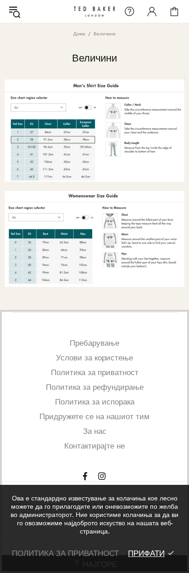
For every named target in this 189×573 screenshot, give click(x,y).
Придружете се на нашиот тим (94, 416)
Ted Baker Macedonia (94, 11)
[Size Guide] (94, 130)
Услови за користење (94, 358)
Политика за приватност (95, 372)
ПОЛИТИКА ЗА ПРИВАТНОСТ (65, 553)
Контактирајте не (94, 446)
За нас (94, 431)
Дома (79, 33)
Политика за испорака (94, 402)
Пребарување (94, 343)
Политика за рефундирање (95, 387)
